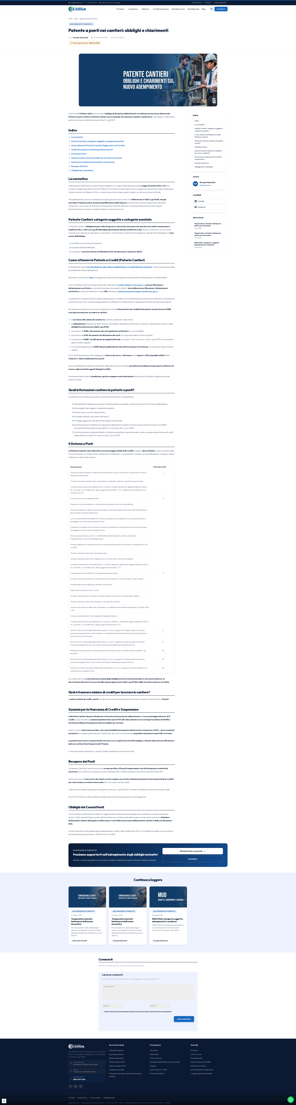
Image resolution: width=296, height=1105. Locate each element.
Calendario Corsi (178, 9)
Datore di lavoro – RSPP (158, 1070)
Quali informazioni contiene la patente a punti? (92, 149)
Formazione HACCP (157, 1074)
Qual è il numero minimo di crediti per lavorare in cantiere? (96, 158)
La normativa (77, 137)
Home (70, 19)
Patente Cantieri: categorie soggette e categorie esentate (97, 141)
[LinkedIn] (76, 1086)
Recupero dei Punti (79, 166)
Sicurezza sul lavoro (116, 1054)
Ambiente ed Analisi (116, 1070)
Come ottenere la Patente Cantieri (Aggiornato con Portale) (98, 145)
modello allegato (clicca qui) (129, 285)
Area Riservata (193, 9)
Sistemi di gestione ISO (117, 1066)
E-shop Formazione (161, 9)
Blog (203, 9)
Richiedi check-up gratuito (191, 851)
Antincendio (154, 1054)
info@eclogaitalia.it (77, 3)
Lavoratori (154, 1050)
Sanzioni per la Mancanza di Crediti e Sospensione (93, 162)
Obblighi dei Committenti (82, 170)
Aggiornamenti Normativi (88, 19)
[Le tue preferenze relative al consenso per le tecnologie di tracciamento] (4, 1101)
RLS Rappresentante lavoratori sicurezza (165, 1062)
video (91, 277)
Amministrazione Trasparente (202, 1070)
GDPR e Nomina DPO (117, 1062)
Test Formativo (197, 2)
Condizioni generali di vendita (201, 1074)
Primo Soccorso (155, 1058)
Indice (197, 121)
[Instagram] (81, 1086)
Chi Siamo (120, 9)
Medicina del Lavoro (116, 1058)
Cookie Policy (82, 1098)
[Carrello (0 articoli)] (211, 9)
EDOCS (208, 2)
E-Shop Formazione (116, 1050)
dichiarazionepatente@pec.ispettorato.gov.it (138, 291)
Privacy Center (95, 1098)
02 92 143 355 (92, 3)
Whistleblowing (108, 1098)
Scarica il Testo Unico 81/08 (200, 1062)
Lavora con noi (196, 1054)
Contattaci (221, 9)
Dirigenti (153, 1066)
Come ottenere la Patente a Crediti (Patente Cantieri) (207, 136)
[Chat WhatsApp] (290, 1099)
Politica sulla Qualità (198, 1066)
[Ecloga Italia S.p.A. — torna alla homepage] (77, 9)
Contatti (71, 1098)
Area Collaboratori (220, 2)
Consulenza (132, 9)
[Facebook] (70, 1086)
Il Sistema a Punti (78, 154)
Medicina (145, 9)
